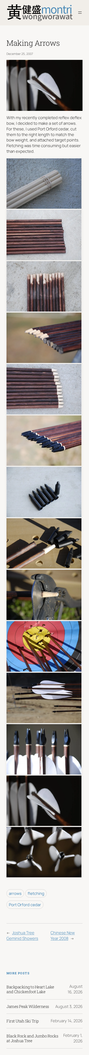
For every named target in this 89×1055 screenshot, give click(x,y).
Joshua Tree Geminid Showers (22, 935)
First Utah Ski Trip (22, 1021)
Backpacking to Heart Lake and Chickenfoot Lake (30, 989)
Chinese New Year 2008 (63, 935)
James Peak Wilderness (27, 1006)
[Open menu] (80, 12)
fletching (36, 893)
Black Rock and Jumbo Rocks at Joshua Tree (32, 1038)
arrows (15, 893)
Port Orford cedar (25, 904)
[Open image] (43, 183)
